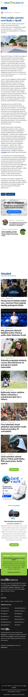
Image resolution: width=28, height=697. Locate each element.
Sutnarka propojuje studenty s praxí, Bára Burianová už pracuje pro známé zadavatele (13, 363)
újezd (3, 194)
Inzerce (2, 601)
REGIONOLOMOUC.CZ (19, 619)
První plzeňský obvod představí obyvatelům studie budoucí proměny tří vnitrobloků (18, 224)
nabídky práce (17, 587)
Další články (13, 469)
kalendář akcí (11, 587)
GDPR (24, 685)
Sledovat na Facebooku (14, 211)
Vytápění (3, 152)
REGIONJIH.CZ (4, 613)
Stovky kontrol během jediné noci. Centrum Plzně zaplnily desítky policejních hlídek (13, 303)
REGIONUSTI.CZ (4, 619)
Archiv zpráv (17, 601)
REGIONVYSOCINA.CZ (20, 611)
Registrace (12, 601)
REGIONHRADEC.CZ (5, 624)
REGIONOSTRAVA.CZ (19, 622)
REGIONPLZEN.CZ (8, 12)
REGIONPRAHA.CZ (5, 616)
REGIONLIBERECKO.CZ (6, 622)
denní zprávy (7, 585)
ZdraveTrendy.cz (4, 647)
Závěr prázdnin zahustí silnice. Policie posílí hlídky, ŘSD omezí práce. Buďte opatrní (13, 460)
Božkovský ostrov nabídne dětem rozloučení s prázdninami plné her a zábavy (12, 396)
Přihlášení (7, 601)
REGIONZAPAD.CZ (5, 611)
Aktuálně (4, 8)
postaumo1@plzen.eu (15, 523)
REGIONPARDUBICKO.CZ (20, 608)
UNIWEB (11, 636)
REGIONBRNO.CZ (18, 613)
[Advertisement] (14, 255)
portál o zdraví (11, 645)
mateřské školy (10, 194)
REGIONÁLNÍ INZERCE (14, 572)
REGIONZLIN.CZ (18, 616)
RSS (22, 601)
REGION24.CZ (18, 624)
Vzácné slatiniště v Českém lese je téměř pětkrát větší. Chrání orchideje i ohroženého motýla (9, 233)
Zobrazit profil (14, 544)
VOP (13, 687)
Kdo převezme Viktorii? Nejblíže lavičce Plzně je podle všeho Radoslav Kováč (13, 332)
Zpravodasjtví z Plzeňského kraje (8, 275)
